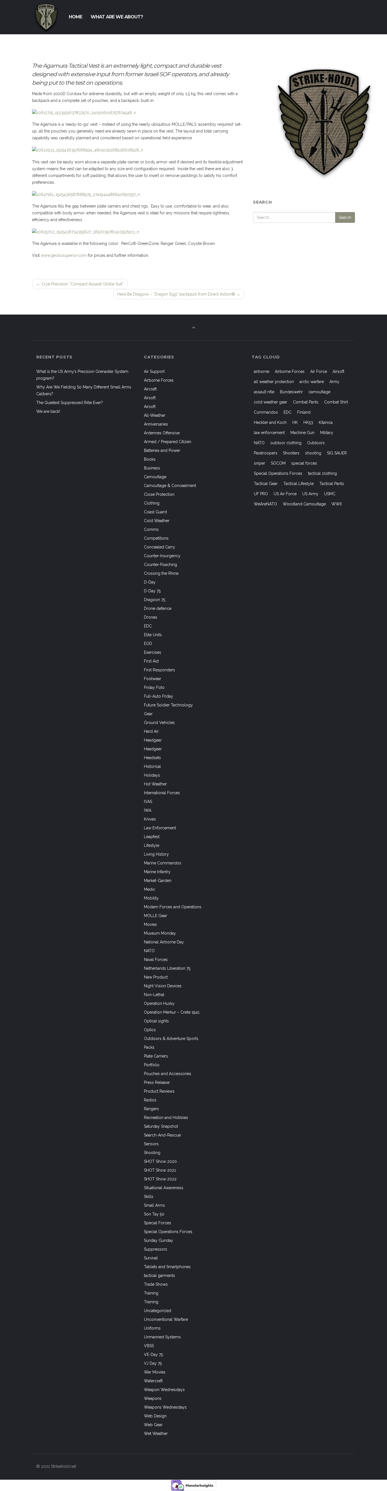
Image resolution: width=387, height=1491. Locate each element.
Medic (149, 889)
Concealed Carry (159, 547)
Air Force (318, 371)
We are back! (48, 411)
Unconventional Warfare (166, 1319)
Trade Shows (156, 1284)
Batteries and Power (162, 450)
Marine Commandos (162, 863)
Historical (152, 766)
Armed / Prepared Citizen (167, 441)
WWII (336, 504)
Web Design (155, 1416)
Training (151, 1293)
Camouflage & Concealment (170, 485)
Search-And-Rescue (162, 1135)
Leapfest (152, 836)
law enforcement (269, 432)
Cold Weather (156, 520)
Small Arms (154, 1205)
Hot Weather (155, 784)
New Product (156, 977)
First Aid (151, 661)
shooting (313, 453)
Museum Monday (160, 933)
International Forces (162, 793)
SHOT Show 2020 (160, 1161)
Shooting (152, 1152)
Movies (150, 924)
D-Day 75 (152, 591)
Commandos (266, 412)
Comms (151, 529)
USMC (329, 494)
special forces (304, 463)
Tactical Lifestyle (298, 483)
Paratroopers (265, 453)
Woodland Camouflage (304, 504)
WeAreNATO (265, 504)
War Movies (154, 1372)
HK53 (308, 422)
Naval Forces (156, 959)
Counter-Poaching (160, 564)
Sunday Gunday (158, 1240)
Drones (150, 617)
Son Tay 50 (154, 1214)
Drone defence (157, 608)
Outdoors (316, 443)
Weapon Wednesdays (164, 1389)
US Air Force (285, 494)
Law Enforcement (160, 828)
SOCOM (278, 463)
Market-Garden (157, 880)
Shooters (291, 453)
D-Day (150, 582)
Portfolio (152, 1065)
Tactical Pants (331, 483)
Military (326, 432)
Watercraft (153, 1381)
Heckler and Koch (270, 422)
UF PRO (261, 494)
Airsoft (150, 398)
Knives (150, 819)
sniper (259, 463)
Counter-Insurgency (162, 556)
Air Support (154, 371)
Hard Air (151, 731)
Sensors (151, 1144)
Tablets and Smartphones (167, 1266)
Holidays (152, 775)
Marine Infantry (157, 872)
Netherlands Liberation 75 (167, 968)
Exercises (152, 652)
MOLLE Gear (155, 915)
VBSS (149, 1345)
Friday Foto (154, 687)
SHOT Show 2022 (160, 1179)
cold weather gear (270, 402)
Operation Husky (159, 1003)
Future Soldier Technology (168, 705)
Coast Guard (155, 512)
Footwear (152, 678)
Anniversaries (156, 424)
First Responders (159, 670)
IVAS (148, 801)
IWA (147, 810)
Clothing (152, 503)
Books (150, 459)
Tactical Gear (266, 483)
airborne (261, 371)
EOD (148, 643)
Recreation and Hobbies (166, 1117)
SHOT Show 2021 (160, 1170)
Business (152, 468)
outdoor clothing (285, 443)
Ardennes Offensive (162, 433)
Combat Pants (305, 402)
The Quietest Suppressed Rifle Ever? (69, 402)
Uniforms (152, 1328)
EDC (148, 626)
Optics (150, 1030)
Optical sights (156, 1021)
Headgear (153, 740)
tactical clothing (322, 473)
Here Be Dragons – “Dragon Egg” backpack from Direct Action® (178, 294)
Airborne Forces (159, 380)
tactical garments (159, 1275)
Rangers (151, 1108)
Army (334, 381)
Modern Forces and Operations (172, 907)
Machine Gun (302, 432)
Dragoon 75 (154, 599)
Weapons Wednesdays (165, 1407)
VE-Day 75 (153, 1354)
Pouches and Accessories (167, 1073)
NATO (149, 951)
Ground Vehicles (159, 722)
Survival (151, 1258)
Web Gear (153, 1424)
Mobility (151, 898)
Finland (304, 412)
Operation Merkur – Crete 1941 (171, 1012)
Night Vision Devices (163, 986)
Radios (150, 1100)
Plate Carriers (156, 1056)
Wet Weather (156, 1433)
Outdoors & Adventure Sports (171, 1038)
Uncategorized (157, 1310)
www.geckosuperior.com (64, 255)
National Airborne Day (164, 942)
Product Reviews (159, 1091)
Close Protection (159, 494)
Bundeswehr (291, 392)
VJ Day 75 (153, 1363)
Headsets (152, 757)
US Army (310, 494)
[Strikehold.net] (46, 17)
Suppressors (155, 1249)
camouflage (319, 392)
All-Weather (154, 415)
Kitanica (326, 422)
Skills (148, 1196)
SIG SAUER (337, 453)
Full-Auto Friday (158, 696)
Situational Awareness (163, 1187)
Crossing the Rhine (161, 573)
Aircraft (150, 389)
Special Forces (157, 1223)
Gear (148, 714)
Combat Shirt (336, 402)
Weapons (152, 1398)
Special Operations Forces (168, 1231)
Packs (149, 1047)
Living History (156, 854)
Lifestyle (151, 845)
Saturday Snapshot (161, 1126)
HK (295, 422)
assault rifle (264, 392)
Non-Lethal (154, 994)
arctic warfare (311, 381)
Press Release (156, 1082)
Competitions (156, 538)
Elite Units (153, 635)
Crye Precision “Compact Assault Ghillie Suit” (80, 284)
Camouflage (155, 477)
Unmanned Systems (162, 1337)
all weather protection (274, 381)
